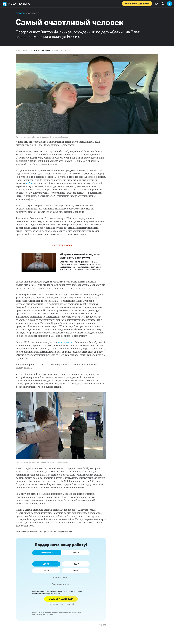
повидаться (65, 342)
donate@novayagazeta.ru (68, 612)
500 (45, 570)
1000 (74, 564)
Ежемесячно (47, 552)
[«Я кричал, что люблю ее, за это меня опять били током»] (62, 258)
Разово (75, 552)
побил (29, 183)
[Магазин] (156, 4)
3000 (45, 564)
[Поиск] (162, 4)
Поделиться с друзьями (59, 604)
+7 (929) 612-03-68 (46, 615)
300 (75, 570)
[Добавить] (169, 3)
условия (77, 591)
